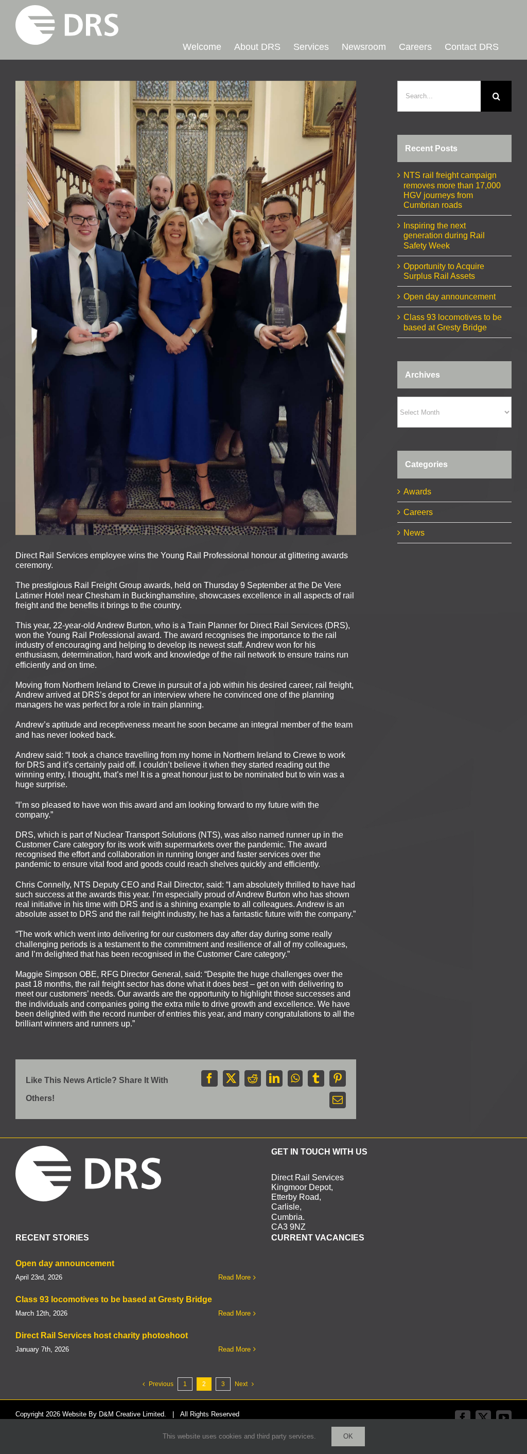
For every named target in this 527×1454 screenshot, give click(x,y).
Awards (417, 491)
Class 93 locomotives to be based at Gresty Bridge (113, 1299)
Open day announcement (449, 296)
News (414, 532)
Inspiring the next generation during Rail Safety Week (444, 235)
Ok (348, 1436)
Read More (234, 1277)
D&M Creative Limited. (132, 1414)
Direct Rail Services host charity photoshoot (101, 1335)
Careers (418, 512)
